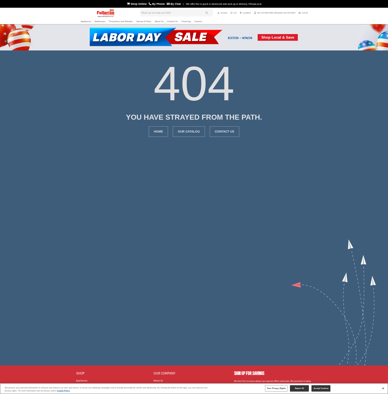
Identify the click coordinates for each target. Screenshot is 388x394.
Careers (198, 21)
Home (158, 131)
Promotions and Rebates (121, 21)
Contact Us (172, 21)
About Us (159, 21)
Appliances (86, 21)
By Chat (175, 3)
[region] (194, 388)
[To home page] (106, 12)
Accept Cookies (321, 388)
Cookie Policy (63, 391)
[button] (218, 13)
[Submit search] (207, 13)
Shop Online (139, 3)
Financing (186, 21)
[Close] (383, 388)
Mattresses (100, 21)
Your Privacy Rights (276, 388)
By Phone (158, 3)
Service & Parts (143, 21)
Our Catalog (189, 131)
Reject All (299, 388)
